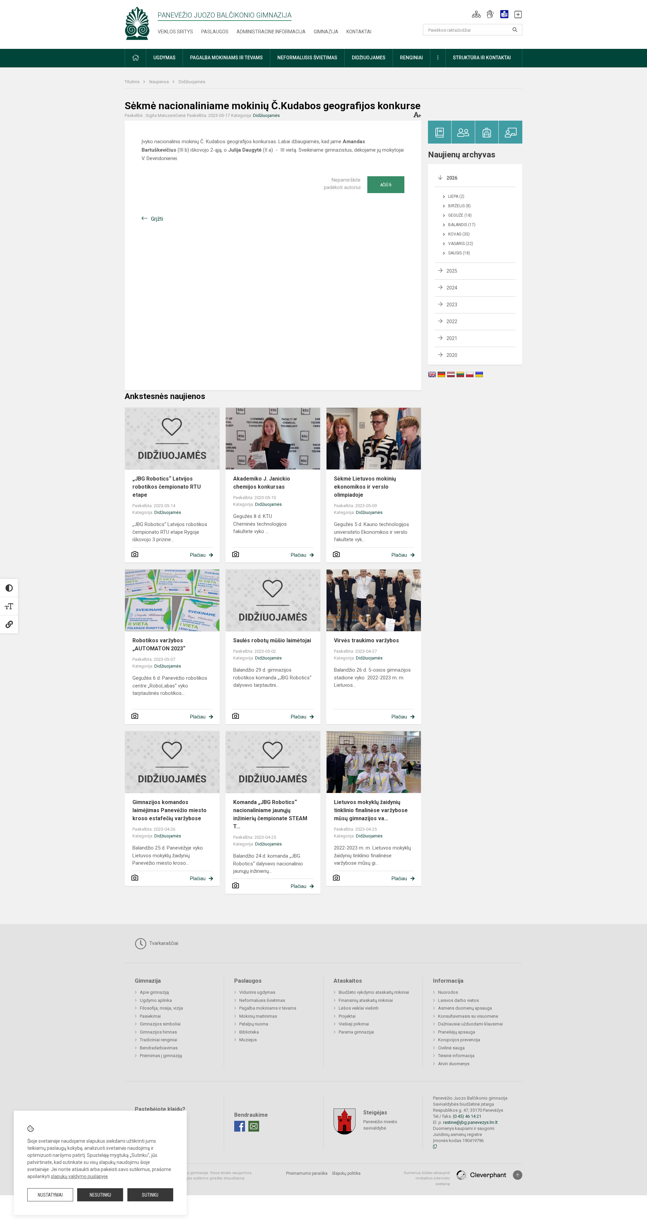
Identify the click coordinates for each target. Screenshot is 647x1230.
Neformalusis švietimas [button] (307, 57)
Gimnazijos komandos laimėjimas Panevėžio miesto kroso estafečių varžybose (169, 810)
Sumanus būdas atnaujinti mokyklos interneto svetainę (427, 1178)
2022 (451, 321)
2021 (451, 338)
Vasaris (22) (460, 243)
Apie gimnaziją (154, 992)
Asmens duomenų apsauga (465, 1008)
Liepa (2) (456, 196)
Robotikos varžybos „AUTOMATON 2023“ (158, 644)
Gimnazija (326, 31)
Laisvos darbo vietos (458, 1000)
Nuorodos (448, 992)
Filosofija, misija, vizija (161, 1008)
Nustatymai (50, 1195)
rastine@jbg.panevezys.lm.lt (470, 1122)
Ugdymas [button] (164, 57)
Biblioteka (249, 1032)
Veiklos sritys (175, 31)
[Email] (253, 1126)
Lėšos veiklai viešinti (358, 1008)
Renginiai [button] (411, 57)
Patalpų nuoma (253, 1023)
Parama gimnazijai (356, 1032)
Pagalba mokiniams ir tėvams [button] (226, 57)
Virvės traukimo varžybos (366, 640)
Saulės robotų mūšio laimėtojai (272, 640)
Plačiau (198, 555)
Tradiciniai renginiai (158, 1039)
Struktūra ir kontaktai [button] (482, 57)
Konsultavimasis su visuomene (468, 1016)
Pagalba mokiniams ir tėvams (267, 1008)
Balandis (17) (461, 224)
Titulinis (133, 81)
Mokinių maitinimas (258, 1016)
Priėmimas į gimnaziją (161, 1055)
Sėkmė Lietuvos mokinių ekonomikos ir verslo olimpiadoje (365, 486)
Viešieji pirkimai (354, 1023)
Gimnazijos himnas (158, 1032)
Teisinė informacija (456, 1055)
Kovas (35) (459, 234)
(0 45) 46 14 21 (467, 1116)
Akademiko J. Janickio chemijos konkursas (261, 482)
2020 (451, 355)
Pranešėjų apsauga (456, 1032)
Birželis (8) (459, 206)
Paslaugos (214, 31)
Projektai (347, 1016)
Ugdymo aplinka (156, 1000)
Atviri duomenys (453, 1063)
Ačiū (386, 185)
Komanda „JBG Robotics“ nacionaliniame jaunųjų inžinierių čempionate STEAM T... (270, 814)
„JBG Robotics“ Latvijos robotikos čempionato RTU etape (166, 486)
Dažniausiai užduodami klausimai (470, 1023)
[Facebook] (239, 1126)
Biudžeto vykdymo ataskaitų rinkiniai (374, 992)
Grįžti (157, 219)
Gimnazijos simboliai (160, 1023)
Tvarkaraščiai (163, 943)
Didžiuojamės (192, 81)
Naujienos (159, 81)
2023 (451, 304)
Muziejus (248, 1039)
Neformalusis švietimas (262, 1000)
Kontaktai (358, 31)
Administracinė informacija (271, 31)
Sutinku (150, 1195)
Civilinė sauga (451, 1047)
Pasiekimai (150, 1016)
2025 (451, 271)
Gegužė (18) (460, 215)
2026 (451, 178)
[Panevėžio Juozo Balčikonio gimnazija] (137, 23)
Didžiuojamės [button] (369, 57)
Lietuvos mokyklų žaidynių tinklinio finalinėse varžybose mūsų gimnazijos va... (371, 810)
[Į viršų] (517, 1175)
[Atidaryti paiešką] (515, 29)
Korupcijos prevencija (459, 1039)
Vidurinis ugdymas (257, 992)
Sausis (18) (459, 253)
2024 (451, 287)
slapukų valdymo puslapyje (79, 1176)
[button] (476, 14)
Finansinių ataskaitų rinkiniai (366, 1000)
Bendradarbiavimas (159, 1047)
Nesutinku (100, 1195)
